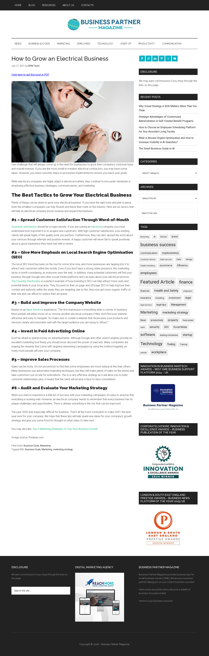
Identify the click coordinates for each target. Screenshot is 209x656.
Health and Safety (166, 290)
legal (188, 297)
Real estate (188, 320)
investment (175, 298)
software (147, 334)
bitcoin (163, 236)
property (173, 320)
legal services (146, 305)
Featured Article (157, 282)
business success (158, 244)
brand (175, 236)
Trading (171, 344)
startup (187, 335)
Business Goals (31, 445)
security (154, 326)
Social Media (180, 327)
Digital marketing (147, 266)
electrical (96, 226)
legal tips (161, 304)
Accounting (144, 237)
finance (186, 282)
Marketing (45, 445)
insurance (145, 298)
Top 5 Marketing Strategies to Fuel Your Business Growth (65, 428)
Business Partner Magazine (104, 24)
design (189, 259)
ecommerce (166, 265)
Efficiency (182, 265)
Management (178, 304)
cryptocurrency (170, 253)
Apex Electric (33, 309)
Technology (151, 343)
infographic (187, 291)
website (143, 353)
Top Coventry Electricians (25, 281)
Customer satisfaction (24, 226)
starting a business (169, 335)
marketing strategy (63, 449)
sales (142, 327)
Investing (160, 298)
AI (155, 237)
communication (148, 253)
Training (183, 344)
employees (148, 273)
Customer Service (147, 259)
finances (144, 291)
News (143, 320)
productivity (157, 320)
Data (179, 259)
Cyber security (166, 259)
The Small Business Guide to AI (157, 148)
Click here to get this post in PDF (30, 74)
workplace (158, 352)
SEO (166, 327)
